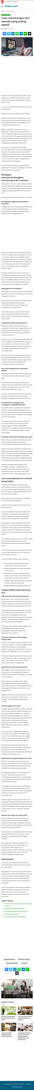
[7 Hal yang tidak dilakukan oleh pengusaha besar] (8, 1027)
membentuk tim (12, 963)
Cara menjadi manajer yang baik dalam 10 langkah (25, 1018)
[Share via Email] (29, 33)
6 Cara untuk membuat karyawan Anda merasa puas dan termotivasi (16, 991)
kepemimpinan (10, 959)
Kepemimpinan (11, 11)
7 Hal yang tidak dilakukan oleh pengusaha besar (7, 1034)
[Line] (25, 33)
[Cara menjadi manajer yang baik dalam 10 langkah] (25, 1010)
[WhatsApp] (17, 33)
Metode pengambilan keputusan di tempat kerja (8, 1018)
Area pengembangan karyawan (14, 909)
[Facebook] (4, 33)
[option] (17, 988)
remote (24, 963)
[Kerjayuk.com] (11, 6)
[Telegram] (21, 33)
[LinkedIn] (13, 33)
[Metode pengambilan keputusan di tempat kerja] (8, 1010)
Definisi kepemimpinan (11, 914)
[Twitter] (8, 33)
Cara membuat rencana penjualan (15, 917)
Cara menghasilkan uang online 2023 (16, 911)
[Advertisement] (17, 75)
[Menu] (2, 7)
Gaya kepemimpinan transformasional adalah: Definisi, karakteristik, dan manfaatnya (24, 1036)
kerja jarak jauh (24, 959)
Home (4, 11)
